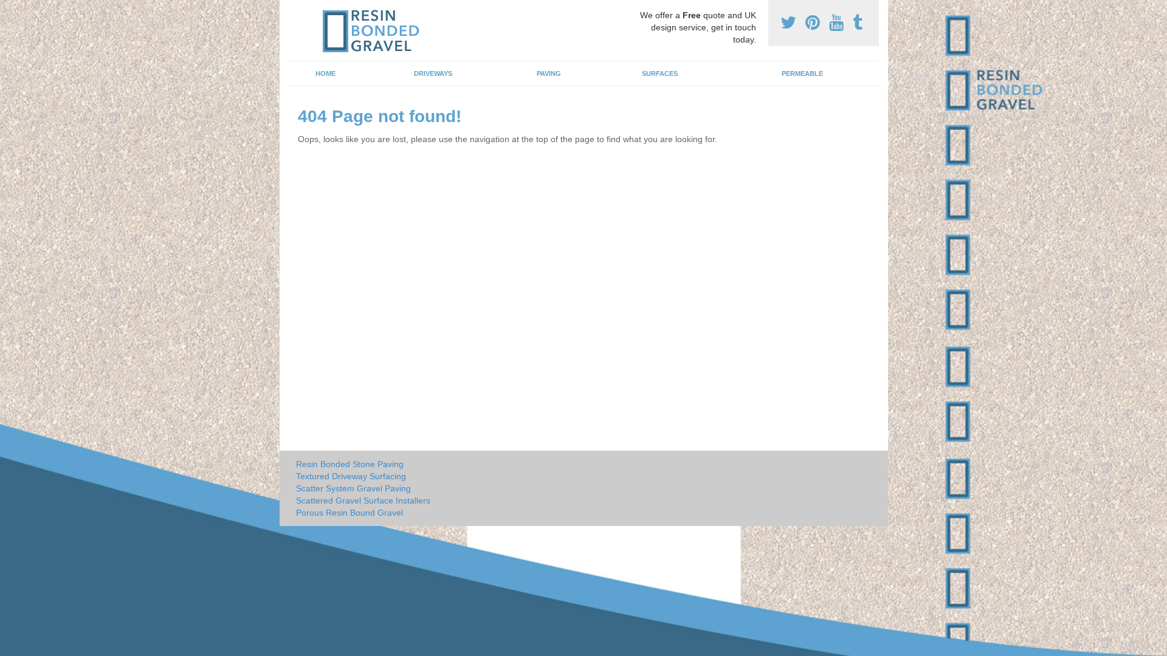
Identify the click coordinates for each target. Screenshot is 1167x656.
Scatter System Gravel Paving (353, 488)
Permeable (802, 73)
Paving (549, 73)
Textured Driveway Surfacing (351, 476)
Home (325, 73)
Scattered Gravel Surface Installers (363, 500)
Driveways (433, 73)
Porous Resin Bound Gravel (349, 513)
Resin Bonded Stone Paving (350, 464)
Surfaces (660, 73)
